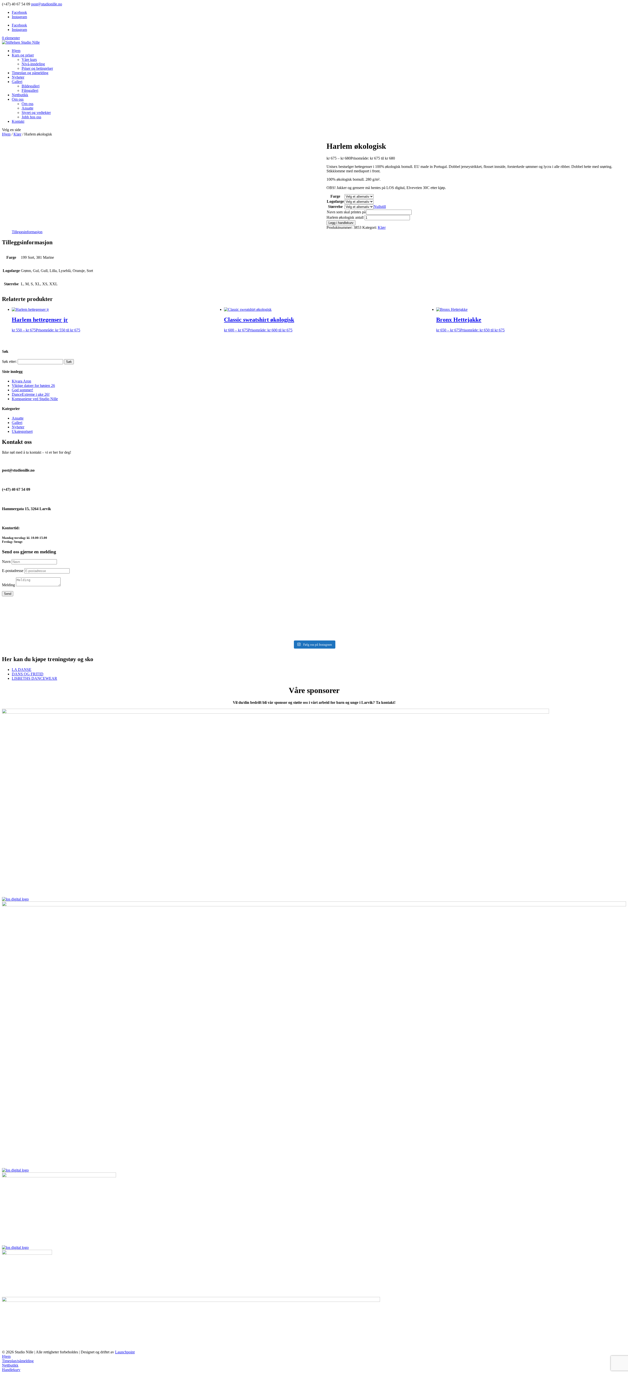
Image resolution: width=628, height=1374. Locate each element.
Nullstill (380, 206)
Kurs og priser (23, 55)
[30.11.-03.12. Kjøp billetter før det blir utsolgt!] (105, 629)
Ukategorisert (22, 431)
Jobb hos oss (31, 117)
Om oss (18, 99)
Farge (335, 196)
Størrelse (335, 206)
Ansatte (27, 108)
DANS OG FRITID (27, 674)
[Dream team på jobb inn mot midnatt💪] (314, 601)
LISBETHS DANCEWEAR (34, 678)
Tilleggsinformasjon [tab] (27, 232)
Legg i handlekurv (340, 223)
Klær (17, 134)
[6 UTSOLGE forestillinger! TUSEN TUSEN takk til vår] (105, 608)
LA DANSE (21, 669)
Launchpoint (125, 1352)
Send (7, 594)
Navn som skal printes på (346, 212)
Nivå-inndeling (33, 64)
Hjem (16, 51)
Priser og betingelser (37, 68)
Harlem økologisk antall (345, 217)
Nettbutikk (20, 95)
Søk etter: (9, 361)
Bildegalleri (30, 86)
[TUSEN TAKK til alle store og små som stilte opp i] (523, 631)
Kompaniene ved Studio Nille (35, 399)
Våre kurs (29, 59)
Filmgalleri (30, 90)
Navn (6, 561)
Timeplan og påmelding (30, 73)
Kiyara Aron (21, 381)
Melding (8, 585)
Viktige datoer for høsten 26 (33, 385)
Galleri (17, 82)
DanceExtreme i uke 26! (31, 394)
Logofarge (335, 201)
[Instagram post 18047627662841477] (523, 622)
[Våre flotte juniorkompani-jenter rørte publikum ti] (314, 622)
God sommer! (22, 390)
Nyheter (18, 77)
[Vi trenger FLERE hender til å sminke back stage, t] (105, 622)
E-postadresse (12, 571)
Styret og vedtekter (36, 112)
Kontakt (18, 121)
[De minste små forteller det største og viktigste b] (523, 603)
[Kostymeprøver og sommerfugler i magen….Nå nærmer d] (314, 629)
